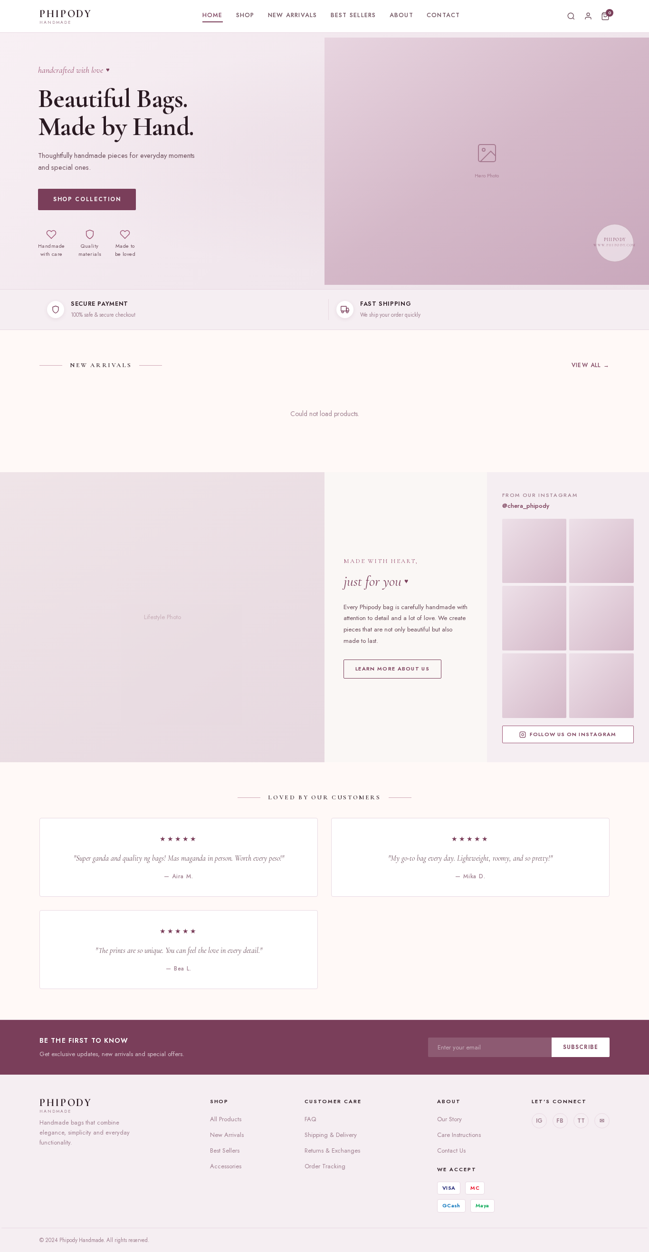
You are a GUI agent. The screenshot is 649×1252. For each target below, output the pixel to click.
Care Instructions (459, 1134)
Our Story (449, 1119)
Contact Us (451, 1150)
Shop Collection (87, 199)
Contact (443, 15)
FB (559, 1120)
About (401, 15)
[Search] (571, 16)
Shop (245, 15)
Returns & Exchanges (332, 1150)
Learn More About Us (392, 668)
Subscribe (580, 1047)
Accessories (225, 1166)
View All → (591, 365)
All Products (225, 1119)
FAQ (310, 1119)
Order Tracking (325, 1166)
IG (539, 1120)
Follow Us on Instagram (573, 734)
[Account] (588, 16)
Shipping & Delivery (331, 1134)
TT (581, 1120)
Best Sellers (353, 15)
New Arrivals (292, 15)
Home (212, 15)
